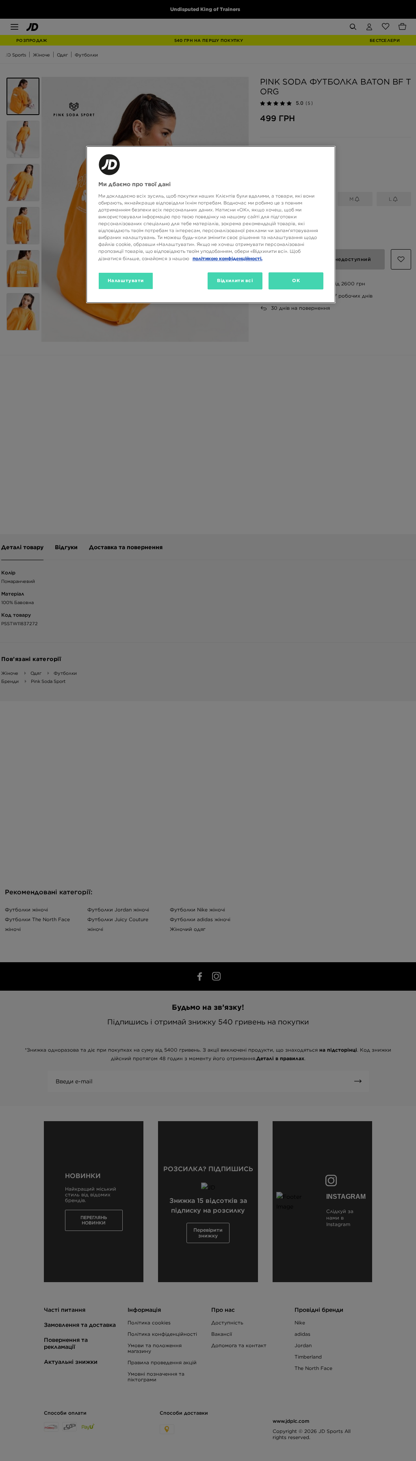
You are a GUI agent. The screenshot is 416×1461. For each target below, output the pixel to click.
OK (296, 280)
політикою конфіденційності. (227, 258)
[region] (211, 224)
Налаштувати (126, 280)
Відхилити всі (235, 280)
